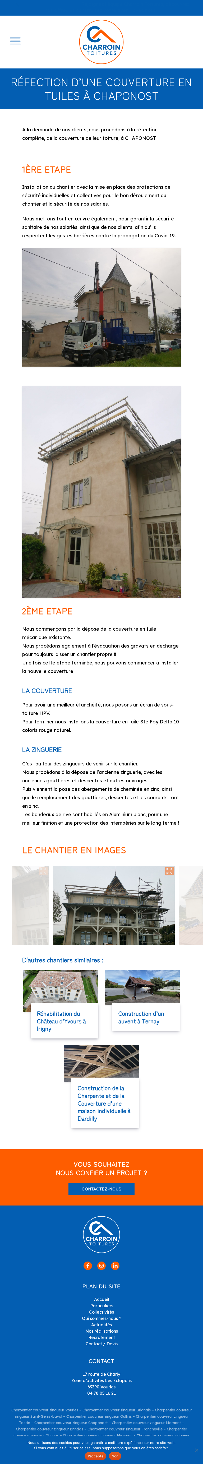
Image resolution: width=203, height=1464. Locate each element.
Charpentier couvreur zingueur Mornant (146, 1422)
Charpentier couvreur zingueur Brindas (49, 1429)
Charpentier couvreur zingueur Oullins (99, 1416)
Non (115, 1456)
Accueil (101, 1299)
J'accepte (95, 1456)
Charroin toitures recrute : (50, 4)
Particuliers (101, 1305)
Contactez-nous (102, 1188)
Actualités (101, 1324)
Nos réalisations (101, 1331)
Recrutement (101, 1337)
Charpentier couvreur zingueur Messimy (97, 1435)
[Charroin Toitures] (101, 42)
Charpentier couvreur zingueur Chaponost (71, 1422)
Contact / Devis (102, 1343)
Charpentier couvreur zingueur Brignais (116, 1410)
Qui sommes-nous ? (101, 1318)
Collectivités (101, 1312)
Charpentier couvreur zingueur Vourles (44, 1410)
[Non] (196, 1450)
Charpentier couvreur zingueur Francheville (125, 1429)
